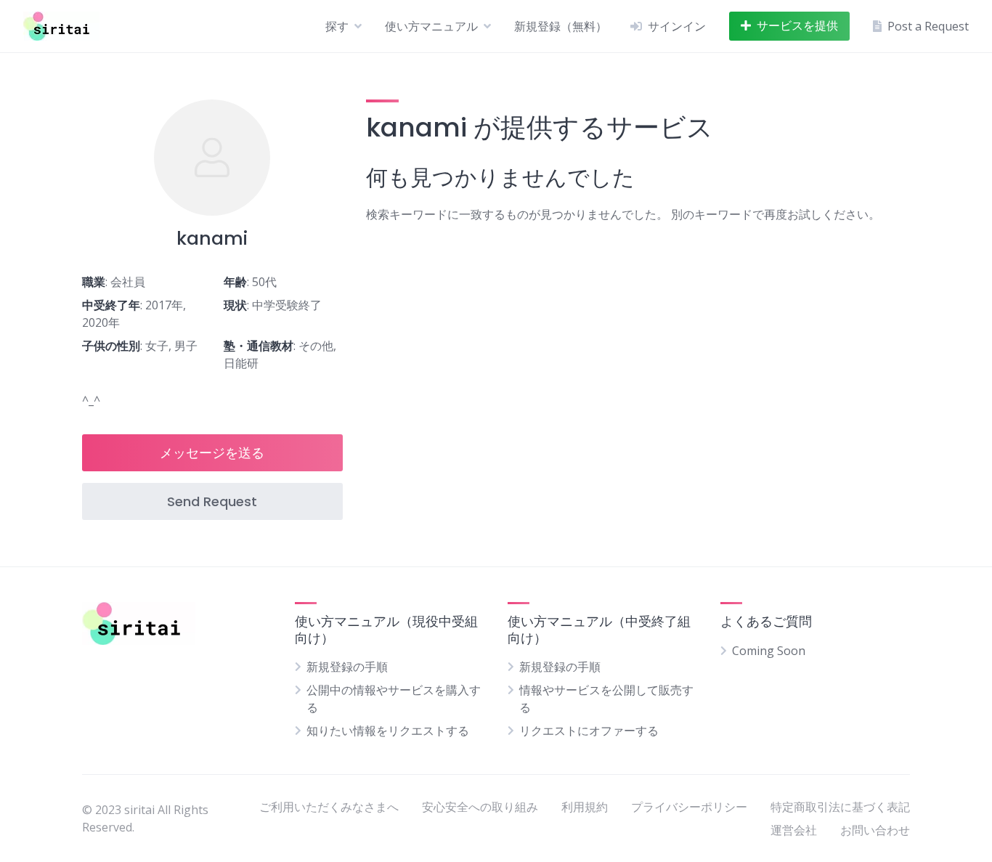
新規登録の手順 (347, 667)
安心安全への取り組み (480, 807)
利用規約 (584, 807)
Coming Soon (768, 651)
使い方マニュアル (431, 26)
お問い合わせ (875, 830)
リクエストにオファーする (589, 731)
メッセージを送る (212, 453)
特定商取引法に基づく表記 (840, 807)
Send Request (212, 501)
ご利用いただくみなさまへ (329, 807)
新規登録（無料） (560, 26)
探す (337, 26)
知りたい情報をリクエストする (387, 731)
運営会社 (794, 830)
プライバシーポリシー (689, 807)
